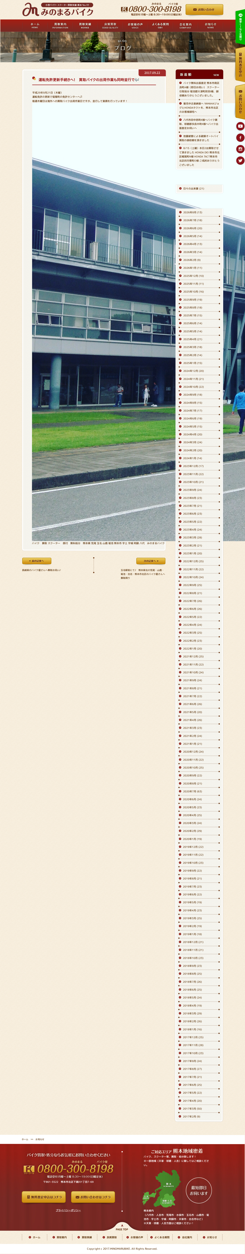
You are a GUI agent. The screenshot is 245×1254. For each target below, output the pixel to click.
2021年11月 (193, 664)
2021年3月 (192, 728)
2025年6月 (192, 323)
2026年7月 (192, 220)
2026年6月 (192, 228)
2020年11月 (193, 759)
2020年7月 (192, 791)
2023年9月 (192, 490)
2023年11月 (193, 474)
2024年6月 (192, 418)
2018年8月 (192, 974)
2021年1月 (192, 743)
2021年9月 (192, 680)
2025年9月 (192, 299)
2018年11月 (193, 950)
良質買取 (112, 1237)
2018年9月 (192, 966)
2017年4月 (192, 1100)
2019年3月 (192, 918)
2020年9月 (192, 775)
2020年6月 (192, 799)
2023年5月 (192, 521)
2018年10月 (193, 958)
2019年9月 (192, 870)
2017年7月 (192, 1077)
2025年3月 (192, 347)
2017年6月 (192, 1085)
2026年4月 (192, 244)
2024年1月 (192, 458)
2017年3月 (192, 1108)
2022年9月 (192, 585)
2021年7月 (192, 696)
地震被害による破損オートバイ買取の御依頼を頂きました (198, 138)
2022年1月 (192, 648)
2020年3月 (192, 823)
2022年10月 (193, 577)
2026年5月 (192, 236)
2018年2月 (192, 1021)
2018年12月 (193, 942)
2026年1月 (192, 267)
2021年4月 (192, 720)
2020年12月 (193, 751)
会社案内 (187, 1237)
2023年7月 (192, 505)
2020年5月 (192, 807)
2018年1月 (192, 1029)
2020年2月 (192, 831)
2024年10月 (193, 386)
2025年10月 (193, 291)
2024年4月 (192, 434)
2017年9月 (192, 1061)
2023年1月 (192, 553)
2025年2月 (192, 355)
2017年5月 (192, 1092)
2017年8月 (192, 1069)
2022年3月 (192, 632)
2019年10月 (193, 862)
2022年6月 (192, 609)
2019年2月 (192, 926)
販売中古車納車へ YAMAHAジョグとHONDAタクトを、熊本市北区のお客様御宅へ (199, 108)
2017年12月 (193, 1037)
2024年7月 (192, 410)
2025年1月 (192, 363)
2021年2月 (192, 736)
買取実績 (87, 1237)
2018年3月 (192, 1013)
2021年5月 (192, 712)
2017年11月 (193, 1045)
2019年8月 (192, 878)
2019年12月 (193, 847)
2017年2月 (191, 1116)
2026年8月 (192, 212)
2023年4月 (192, 529)
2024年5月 (192, 426)
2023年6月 (192, 514)
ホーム (25, 1139)
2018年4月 (192, 1005)
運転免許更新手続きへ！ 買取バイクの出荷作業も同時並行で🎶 (89, 79)
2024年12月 (193, 371)
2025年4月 (192, 339)
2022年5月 (192, 617)
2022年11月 (193, 569)
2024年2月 (192, 450)
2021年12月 (193, 656)
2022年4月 (192, 624)
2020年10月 (193, 767)
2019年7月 (192, 886)
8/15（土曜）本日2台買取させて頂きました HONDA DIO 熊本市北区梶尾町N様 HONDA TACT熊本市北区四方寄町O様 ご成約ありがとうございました (199, 156)
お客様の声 (137, 1237)
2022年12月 (193, 561)
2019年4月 (192, 910)
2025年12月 (193, 276)
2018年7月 (192, 981)
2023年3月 (192, 537)
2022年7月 (192, 601)
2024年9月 (192, 395)
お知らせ (212, 1237)
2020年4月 (192, 815)
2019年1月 (192, 934)
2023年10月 (193, 482)
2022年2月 (192, 640)
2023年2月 (192, 545)
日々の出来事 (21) (193, 188)
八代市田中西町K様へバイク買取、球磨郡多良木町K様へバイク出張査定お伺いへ (198, 124)
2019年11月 (193, 855)
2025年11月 (193, 283)
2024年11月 (193, 379)
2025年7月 (192, 315)
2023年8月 (192, 498)
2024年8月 (192, 402)
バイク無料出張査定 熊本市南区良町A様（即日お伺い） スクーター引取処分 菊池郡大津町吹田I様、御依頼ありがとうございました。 (199, 89)
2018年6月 (192, 989)
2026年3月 (192, 252)
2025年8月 (192, 307)
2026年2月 (192, 260)
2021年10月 (193, 672)
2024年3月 (192, 442)
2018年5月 (192, 997)
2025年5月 (192, 331)
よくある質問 (161, 1237)
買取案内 (62, 1237)
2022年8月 (192, 593)
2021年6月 (192, 704)
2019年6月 (192, 894)
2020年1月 (192, 839)
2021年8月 (192, 688)
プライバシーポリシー (68, 1210)
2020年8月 (192, 783)
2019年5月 (192, 902)
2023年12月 (193, 466)
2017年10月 (193, 1053)
